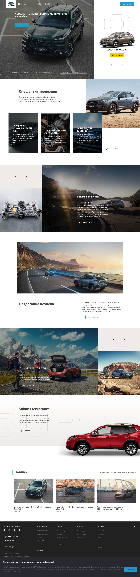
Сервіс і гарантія (82, 531)
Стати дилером (9, 547)
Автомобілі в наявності (63, 537)
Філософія (101, 534)
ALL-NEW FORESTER (42, 531)
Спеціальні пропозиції (63, 531)
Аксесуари (60, 544)
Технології (101, 544)
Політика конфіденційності (11, 553)
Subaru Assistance (62, 540)
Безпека (100, 547)
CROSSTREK (40, 540)
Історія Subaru (102, 531)
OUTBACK (39, 537)
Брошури (59, 534)
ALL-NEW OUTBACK (42, 534)
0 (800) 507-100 (9, 540)
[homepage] (11, 3)
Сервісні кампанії (82, 534)
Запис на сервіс (82, 537)
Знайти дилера (41, 555)
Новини (100, 537)
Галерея (100, 540)
